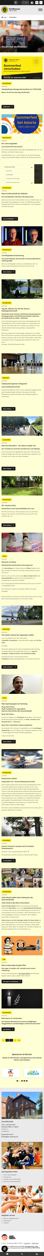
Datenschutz (35, 1243)
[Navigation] (39, 9)
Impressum (27, 1243)
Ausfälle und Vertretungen (12, 1179)
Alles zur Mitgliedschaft (11, 1218)
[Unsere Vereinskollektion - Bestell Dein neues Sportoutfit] (36, 1254)
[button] (17, 1080)
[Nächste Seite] (15, 1040)
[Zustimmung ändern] (5, 1249)
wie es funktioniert (8, 219)
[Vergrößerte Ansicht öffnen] (22, 878)
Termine (6, 1223)
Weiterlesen (6, 107)
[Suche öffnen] (36, 2)
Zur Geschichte (7, 861)
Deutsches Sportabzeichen (12, 1181)
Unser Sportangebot (10, 1175)
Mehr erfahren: (8, 667)
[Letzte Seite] (19, 1040)
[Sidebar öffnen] (40, 2)
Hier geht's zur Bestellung (10, 981)
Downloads (7, 1221)
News (5, 17)
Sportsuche (7, 1177)
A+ (27, 2)
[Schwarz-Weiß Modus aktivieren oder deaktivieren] (15, 2)
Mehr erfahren (7, 272)
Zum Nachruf (7, 1029)
